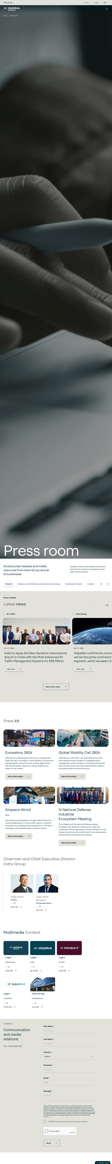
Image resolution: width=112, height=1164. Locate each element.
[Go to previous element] (101, 584)
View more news (53, 687)
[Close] (106, 9)
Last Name (48, 1039)
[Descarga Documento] (21, 906)
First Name (48, 1026)
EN (105, 3)
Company (48, 1065)
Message (47, 1091)
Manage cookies (104, 1163)
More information (15, 776)
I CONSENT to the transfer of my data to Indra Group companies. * (68, 1121)
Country (47, 1052)
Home (5, 16)
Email (46, 1078)
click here (46, 1116)
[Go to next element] (107, 584)
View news (11, 669)
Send (48, 1143)
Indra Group (8, 3)
